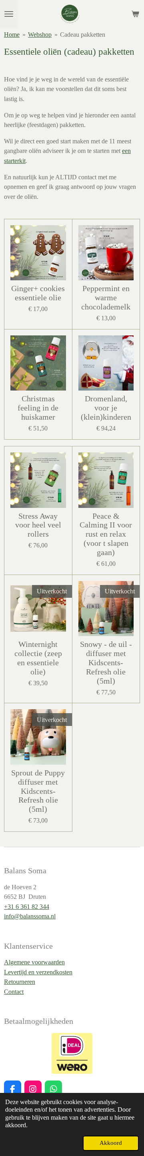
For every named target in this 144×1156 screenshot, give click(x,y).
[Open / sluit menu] (9, 14)
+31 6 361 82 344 (26, 906)
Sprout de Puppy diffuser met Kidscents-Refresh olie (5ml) (38, 791)
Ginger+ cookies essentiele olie (38, 293)
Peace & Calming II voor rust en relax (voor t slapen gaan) (106, 534)
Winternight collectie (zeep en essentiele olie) (38, 658)
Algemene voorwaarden (34, 962)
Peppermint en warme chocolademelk (105, 297)
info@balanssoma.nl (30, 916)
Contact (14, 991)
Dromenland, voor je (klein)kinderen (106, 408)
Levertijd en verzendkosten (38, 972)
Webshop (40, 34)
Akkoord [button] (111, 1143)
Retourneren (19, 981)
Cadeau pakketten (82, 34)
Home (12, 34)
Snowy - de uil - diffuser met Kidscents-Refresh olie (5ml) (106, 662)
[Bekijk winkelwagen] (135, 14)
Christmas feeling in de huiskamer (38, 408)
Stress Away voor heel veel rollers (38, 525)
